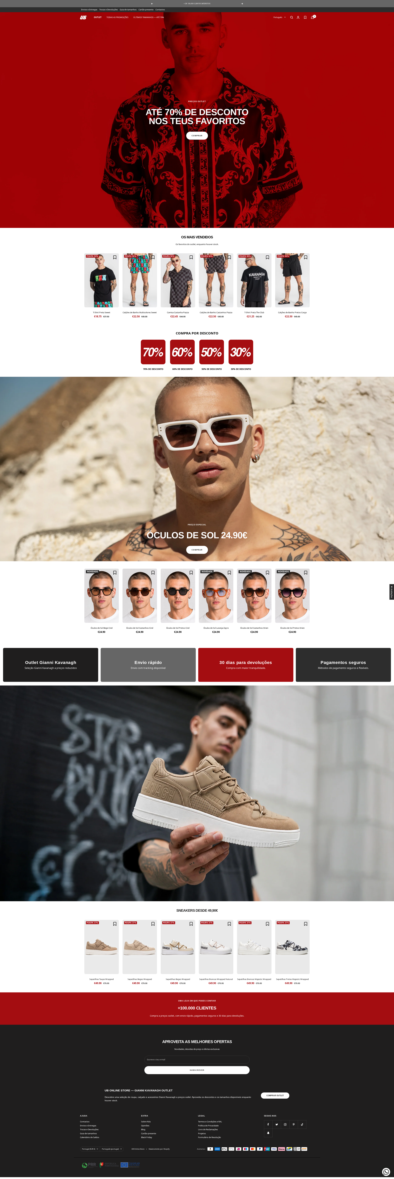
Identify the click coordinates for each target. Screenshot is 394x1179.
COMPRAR (197, 136)
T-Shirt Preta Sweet (101, 312)
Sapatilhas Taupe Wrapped (101, 979)
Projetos (202, 1133)
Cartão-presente (146, 9)
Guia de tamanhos (128, 9)
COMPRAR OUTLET (275, 1095)
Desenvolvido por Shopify (159, 1149)
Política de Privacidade (208, 1125)
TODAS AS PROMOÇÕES (117, 17)
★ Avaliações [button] (391, 592)
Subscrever (197, 1070)
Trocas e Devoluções (108, 9)
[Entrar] (298, 17)
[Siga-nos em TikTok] (302, 1124)
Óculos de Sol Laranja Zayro (216, 628)
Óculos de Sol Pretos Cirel (177, 628)
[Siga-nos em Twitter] (276, 1124)
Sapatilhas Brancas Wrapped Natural (216, 979)
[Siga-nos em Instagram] (285, 1124)
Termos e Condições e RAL (210, 1121)
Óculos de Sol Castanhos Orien (254, 628)
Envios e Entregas (89, 9)
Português (278, 17)
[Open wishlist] (305, 17)
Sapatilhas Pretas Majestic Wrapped (292, 979)
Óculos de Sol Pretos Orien (292, 628)
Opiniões (145, 1125)
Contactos (160, 9)
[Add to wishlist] (114, 257)
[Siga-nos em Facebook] (268, 1124)
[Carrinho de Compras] (312, 17)
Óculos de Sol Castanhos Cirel (139, 628)
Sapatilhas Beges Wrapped (140, 979)
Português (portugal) (110, 1149)
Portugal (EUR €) (88, 1149)
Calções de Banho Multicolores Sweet (140, 312)
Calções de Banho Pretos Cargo (292, 312)
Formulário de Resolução (209, 1137)
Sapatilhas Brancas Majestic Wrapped (254, 979)
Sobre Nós (146, 1121)
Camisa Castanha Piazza (178, 312)
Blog (143, 1129)
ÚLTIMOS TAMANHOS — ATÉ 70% (148, 17)
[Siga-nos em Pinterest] (293, 1124)
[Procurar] (291, 17)
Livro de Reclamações (208, 1129)
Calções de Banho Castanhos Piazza (216, 312)
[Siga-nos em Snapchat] (268, 1133)
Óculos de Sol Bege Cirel (102, 628)
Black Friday (146, 1137)
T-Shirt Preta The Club (254, 312)
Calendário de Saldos (89, 1137)
